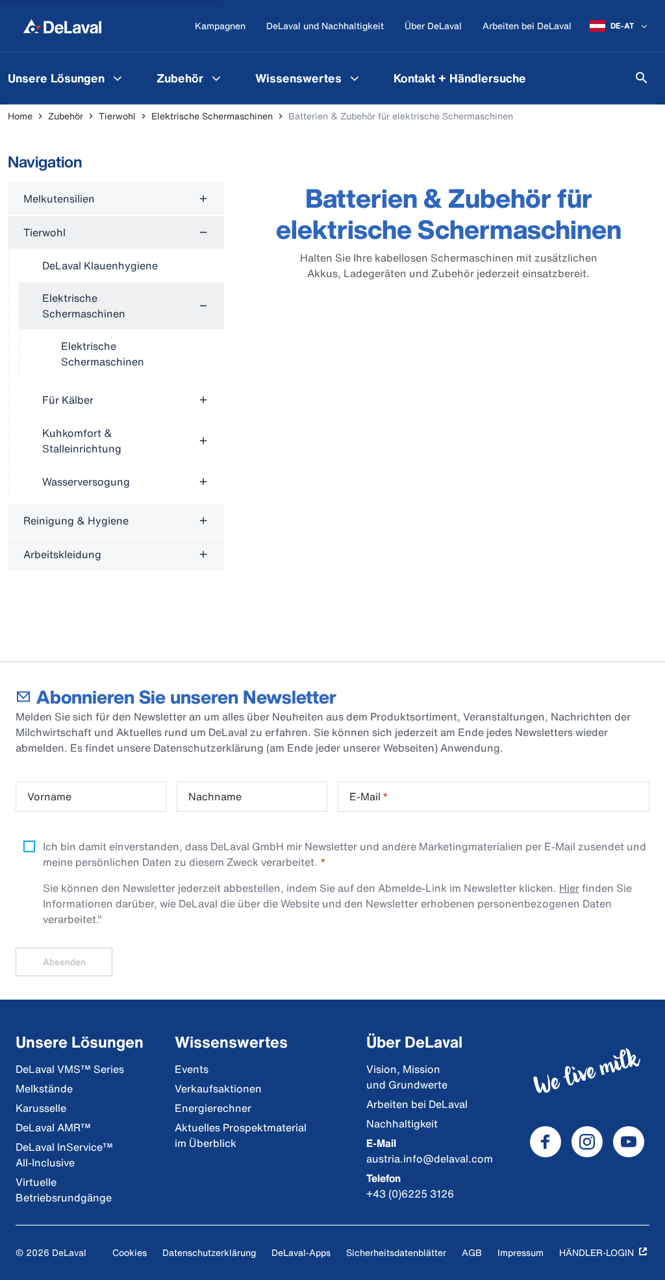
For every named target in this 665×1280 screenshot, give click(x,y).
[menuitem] (190, 78)
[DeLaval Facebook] (545, 1141)
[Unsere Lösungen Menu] (118, 78)
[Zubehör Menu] (216, 78)
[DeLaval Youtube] (628, 1141)
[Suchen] (641, 77)
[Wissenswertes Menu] (355, 78)
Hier (569, 888)
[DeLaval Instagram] (587, 1141)
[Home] (62, 26)
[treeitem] (116, 198)
